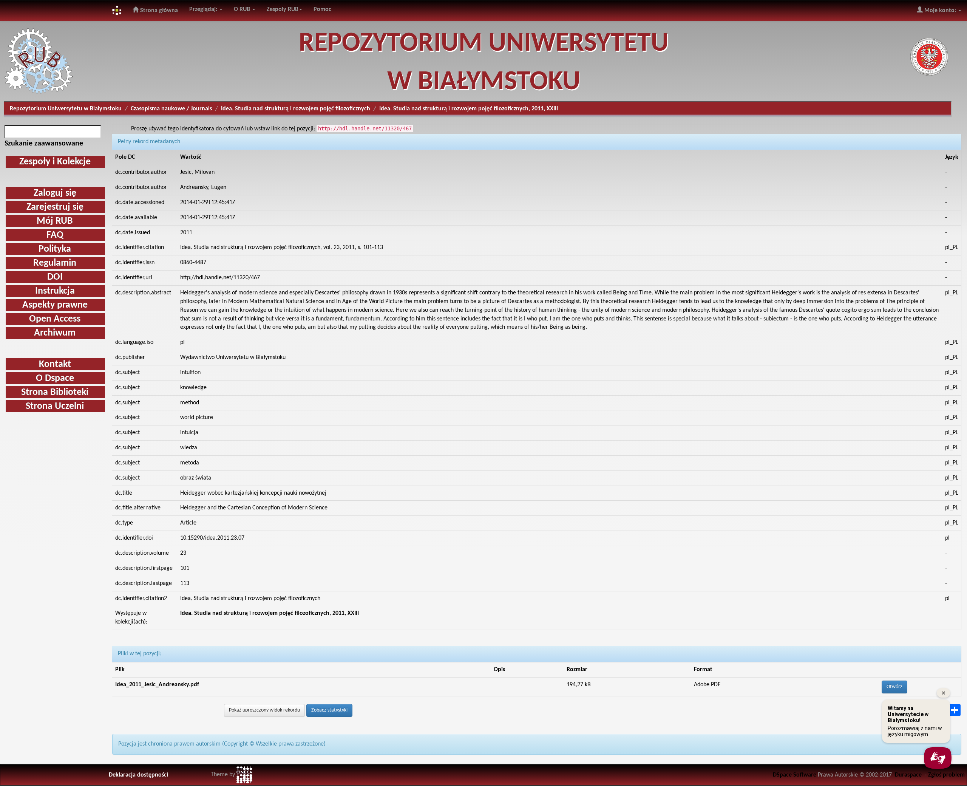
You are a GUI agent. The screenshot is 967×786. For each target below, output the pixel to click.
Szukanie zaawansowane (44, 143)
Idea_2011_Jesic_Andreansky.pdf (157, 685)
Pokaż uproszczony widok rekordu (264, 710)
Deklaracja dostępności (138, 775)
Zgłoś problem (946, 775)
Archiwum (55, 333)
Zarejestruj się (54, 207)
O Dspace (55, 378)
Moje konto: (940, 11)
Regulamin (54, 263)
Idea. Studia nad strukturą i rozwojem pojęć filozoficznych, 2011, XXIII (269, 613)
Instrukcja (55, 291)
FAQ (54, 235)
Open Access (54, 319)
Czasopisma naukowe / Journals (171, 109)
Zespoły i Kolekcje (55, 162)
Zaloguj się (55, 193)
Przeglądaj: (204, 9)
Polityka (55, 249)
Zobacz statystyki (329, 710)
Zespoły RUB (282, 9)
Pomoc (322, 9)
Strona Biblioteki (54, 392)
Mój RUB (55, 221)
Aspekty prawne (55, 305)
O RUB (243, 9)
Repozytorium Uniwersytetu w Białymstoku (66, 109)
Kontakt (55, 364)
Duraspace (908, 775)
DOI (55, 277)
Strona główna (158, 11)
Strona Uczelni (55, 406)
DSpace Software (794, 775)
